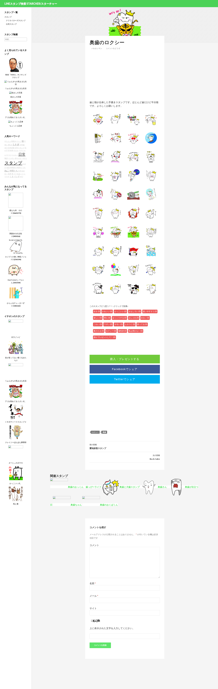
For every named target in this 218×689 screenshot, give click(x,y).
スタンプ (8, 17)
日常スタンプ (19, 148)
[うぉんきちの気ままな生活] (15, 83)
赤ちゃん (18, 158)
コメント (94, 545)
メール (94, 595)
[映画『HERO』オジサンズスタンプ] (15, 64)
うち (24, 167)
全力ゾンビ (15, 337)
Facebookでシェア (124, 369)
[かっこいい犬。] (15, 473)
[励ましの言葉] (15, 92)
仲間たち (13, 170)
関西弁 (13, 141)
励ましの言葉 (15, 97)
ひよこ (18, 141)
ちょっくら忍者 (15, 126)
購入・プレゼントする (124, 359)
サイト (93, 608)
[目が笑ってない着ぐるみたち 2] (15, 347)
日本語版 (11, 148)
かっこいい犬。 (15, 483)
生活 (18, 174)
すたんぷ (7, 141)
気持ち (19, 167)
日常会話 (21, 171)
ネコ (10, 145)
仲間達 (12, 167)
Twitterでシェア (124, 379)
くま (11, 176)
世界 (9, 174)
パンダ (17, 176)
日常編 (22, 145)
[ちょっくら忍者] (15, 121)
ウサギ (6, 176)
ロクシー (95, 432)
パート (23, 174)
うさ (20, 150)
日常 (22, 154)
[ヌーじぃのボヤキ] (15, 452)
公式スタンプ (11, 24)
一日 (23, 158)
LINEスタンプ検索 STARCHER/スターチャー (30, 3)
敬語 (6, 158)
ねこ (6, 170)
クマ (15, 174)
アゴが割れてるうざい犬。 (15, 117)
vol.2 (21, 176)
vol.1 (6, 148)
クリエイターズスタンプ (16, 20)
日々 (6, 174)
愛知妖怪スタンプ (98, 446)
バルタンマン (96, 48)
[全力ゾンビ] (15, 327)
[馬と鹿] (15, 493)
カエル (15, 150)
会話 (8, 167)
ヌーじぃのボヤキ (16, 463)
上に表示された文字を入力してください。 (112, 628)
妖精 (11, 150)
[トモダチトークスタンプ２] (15, 411)
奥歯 (104, 432)
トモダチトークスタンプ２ (15, 422)
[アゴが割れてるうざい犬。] (15, 107)
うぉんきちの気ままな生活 (15, 88)
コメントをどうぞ (113, 48)
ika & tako (155, 457)
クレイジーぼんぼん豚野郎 (15, 442)
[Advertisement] (125, 75)
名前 (93, 583)
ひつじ (8, 155)
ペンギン (11, 158)
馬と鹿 (15, 504)
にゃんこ (15, 155)
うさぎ (15, 144)
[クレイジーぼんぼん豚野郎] (15, 432)
